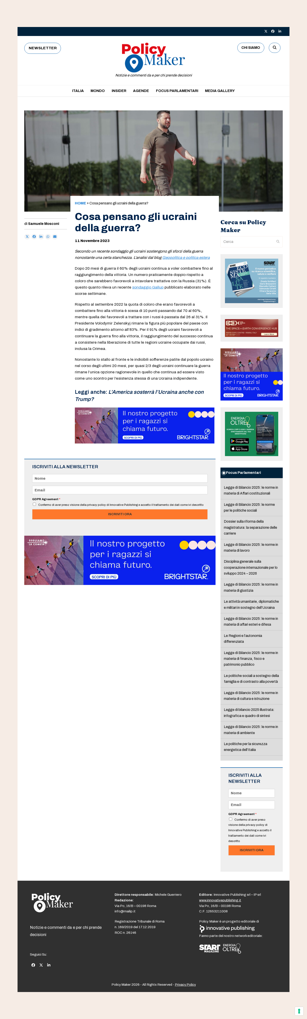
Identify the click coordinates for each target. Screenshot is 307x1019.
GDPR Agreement (46, 499)
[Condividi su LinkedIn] (41, 237)
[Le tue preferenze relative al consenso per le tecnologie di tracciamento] (299, 1011)
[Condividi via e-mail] (55, 237)
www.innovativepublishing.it (220, 900)
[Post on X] (27, 237)
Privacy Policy (185, 984)
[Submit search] (278, 242)
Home (80, 203)
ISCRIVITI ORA (120, 514)
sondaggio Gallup (148, 287)
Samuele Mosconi (43, 224)
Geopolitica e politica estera (186, 257)
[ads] (144, 442)
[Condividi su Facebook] (34, 237)
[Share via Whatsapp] (48, 237)
